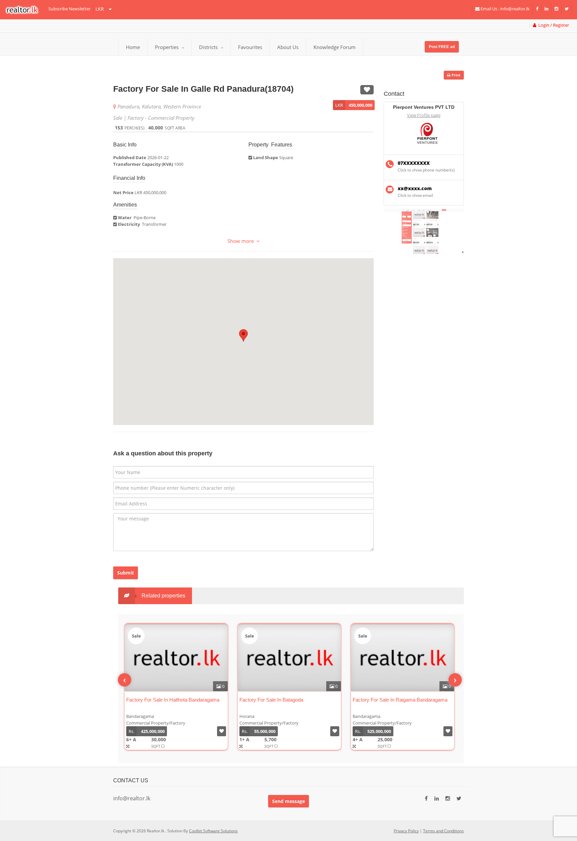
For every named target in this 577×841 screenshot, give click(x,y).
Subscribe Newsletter (69, 9)
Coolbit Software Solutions (213, 831)
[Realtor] (25, 9)
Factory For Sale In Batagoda (271, 700)
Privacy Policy (406, 831)
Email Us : (504, 9)
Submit (125, 572)
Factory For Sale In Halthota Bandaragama (172, 700)
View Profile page (423, 115)
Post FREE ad (442, 46)
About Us (288, 47)
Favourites (250, 47)
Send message (288, 801)
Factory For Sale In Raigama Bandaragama (400, 700)
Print (455, 74)
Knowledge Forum (335, 47)
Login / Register (552, 25)
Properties (167, 47)
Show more (241, 241)
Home (133, 47)
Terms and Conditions (443, 831)
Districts (209, 47)
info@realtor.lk (131, 798)
